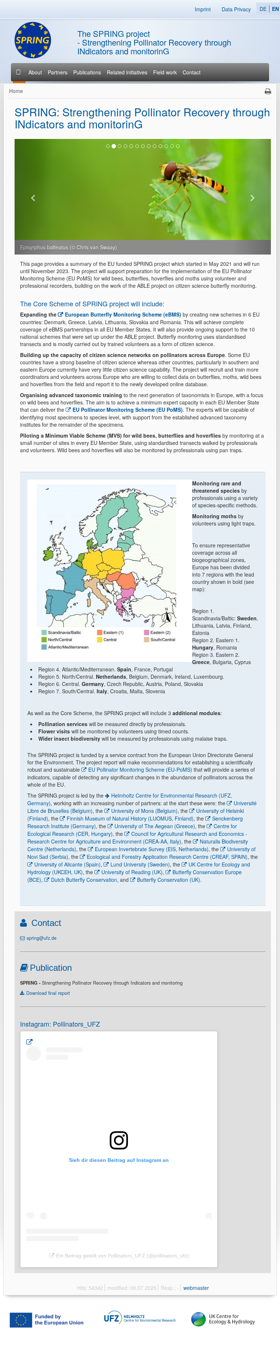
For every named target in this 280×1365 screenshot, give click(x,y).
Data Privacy (236, 9)
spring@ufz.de (42, 938)
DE (263, 8)
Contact (192, 72)
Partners (57, 72)
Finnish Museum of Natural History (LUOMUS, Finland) (130, 818)
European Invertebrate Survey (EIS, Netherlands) (152, 849)
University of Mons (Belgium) (144, 810)
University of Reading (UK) (132, 872)
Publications (87, 72)
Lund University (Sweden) (140, 864)
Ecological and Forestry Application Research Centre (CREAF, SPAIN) (167, 856)
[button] (34, 197)
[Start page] (19, 72)
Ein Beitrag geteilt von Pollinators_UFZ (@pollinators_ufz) (122, 1256)
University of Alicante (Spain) (67, 864)
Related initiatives (127, 72)
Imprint (203, 9)
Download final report (48, 993)
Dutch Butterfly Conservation (84, 879)
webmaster (196, 1287)
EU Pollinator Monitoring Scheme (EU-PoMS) (140, 769)
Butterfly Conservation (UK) (168, 879)
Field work (165, 72)
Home (16, 90)
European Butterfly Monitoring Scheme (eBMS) (123, 314)
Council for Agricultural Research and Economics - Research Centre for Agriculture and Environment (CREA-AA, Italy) (137, 837)
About (35, 72)
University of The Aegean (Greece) (154, 826)
